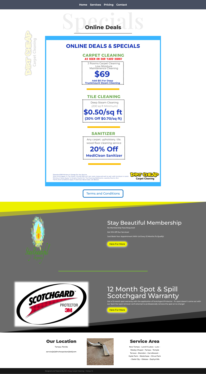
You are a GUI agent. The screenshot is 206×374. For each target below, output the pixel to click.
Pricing (109, 5)
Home (83, 5)
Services (95, 5)
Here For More (117, 244)
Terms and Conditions (103, 193)
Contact (121, 5)
